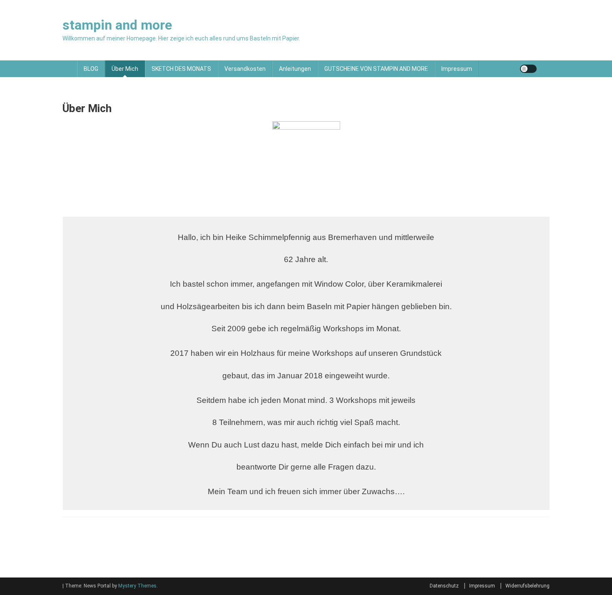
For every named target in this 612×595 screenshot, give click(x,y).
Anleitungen (295, 68)
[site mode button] (528, 69)
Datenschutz (444, 586)
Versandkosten (245, 68)
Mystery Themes (137, 586)
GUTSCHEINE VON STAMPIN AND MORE (376, 68)
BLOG (91, 68)
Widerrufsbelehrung (527, 586)
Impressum (456, 68)
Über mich (125, 68)
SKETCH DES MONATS (181, 68)
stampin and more (117, 25)
